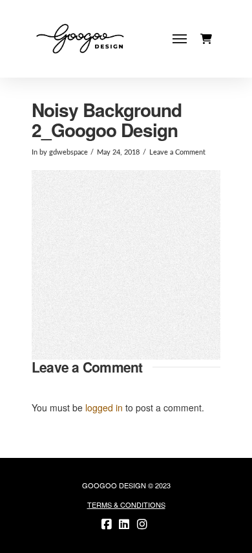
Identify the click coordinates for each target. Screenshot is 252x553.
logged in (104, 407)
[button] (180, 39)
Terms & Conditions (126, 504)
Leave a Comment (177, 152)
